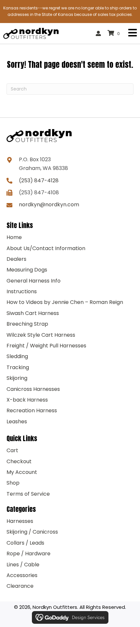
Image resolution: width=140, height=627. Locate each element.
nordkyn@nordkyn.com (49, 204)
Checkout (19, 461)
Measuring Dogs (27, 269)
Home (14, 237)
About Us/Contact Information (46, 248)
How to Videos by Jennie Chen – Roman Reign (65, 302)
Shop (13, 483)
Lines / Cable (23, 564)
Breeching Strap (27, 324)
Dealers (16, 259)
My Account (22, 472)
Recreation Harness (32, 410)
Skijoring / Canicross (32, 532)
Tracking (18, 367)
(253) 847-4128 (39, 180)
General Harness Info (34, 280)
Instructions (22, 291)
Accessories (22, 575)
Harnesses (20, 521)
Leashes (17, 421)
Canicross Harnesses (33, 389)
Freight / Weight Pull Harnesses (46, 345)
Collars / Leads (25, 543)
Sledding (17, 356)
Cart (12, 450)
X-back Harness (27, 400)
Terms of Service (28, 494)
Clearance (20, 586)
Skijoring (17, 378)
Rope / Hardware (28, 553)
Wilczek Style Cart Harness (41, 335)
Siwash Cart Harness (33, 313)
